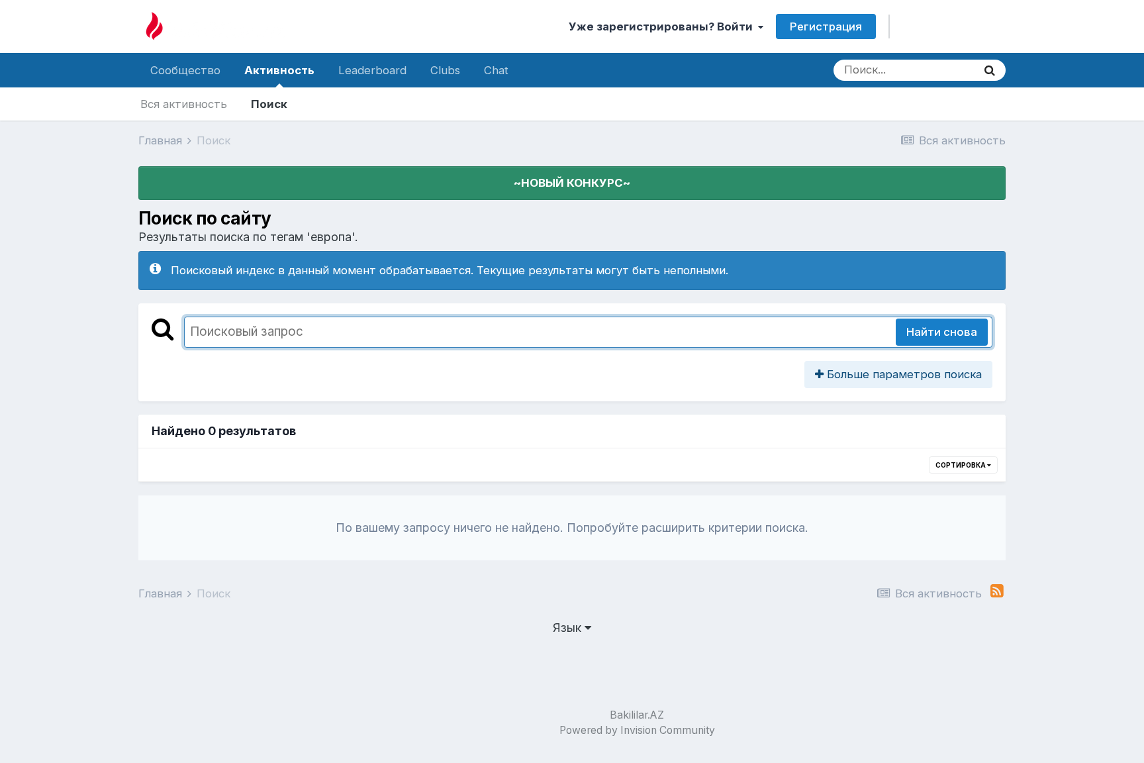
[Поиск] (990, 70)
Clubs (445, 70)
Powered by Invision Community (637, 730)
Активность (279, 70)
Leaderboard (372, 70)
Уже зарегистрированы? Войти (663, 26)
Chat (496, 70)
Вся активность (183, 104)
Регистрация (826, 26)
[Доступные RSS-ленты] (997, 591)
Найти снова (941, 331)
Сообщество (185, 70)
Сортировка (961, 465)
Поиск (269, 104)
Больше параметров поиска (903, 374)
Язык (569, 628)
